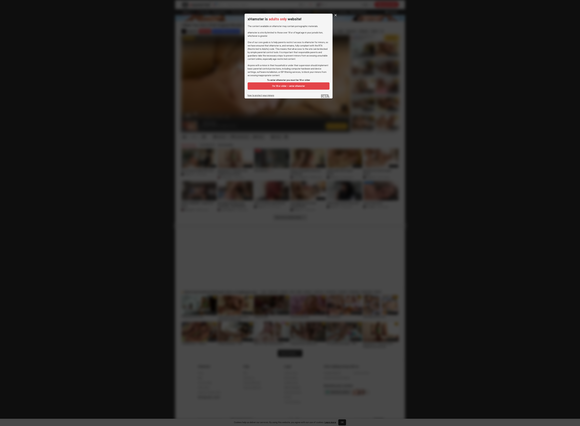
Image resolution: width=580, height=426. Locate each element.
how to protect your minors (261, 95)
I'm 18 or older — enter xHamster (288, 86)
